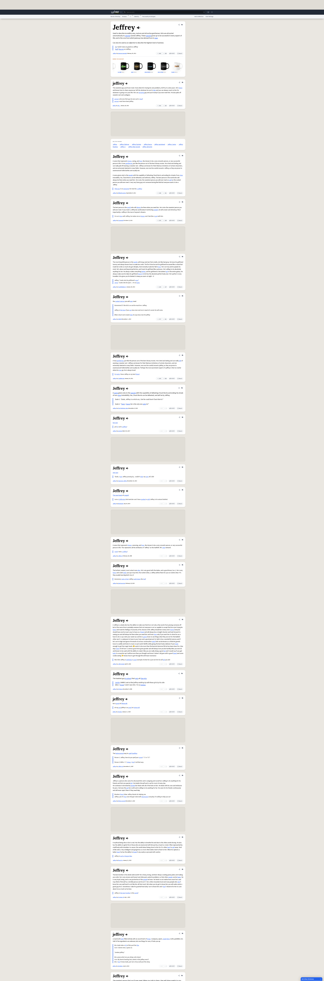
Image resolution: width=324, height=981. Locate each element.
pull (180, 361)
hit (126, 945)
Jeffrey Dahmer (124, 144)
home (140, 274)
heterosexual (120, 753)
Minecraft (124, 703)
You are (121, 49)
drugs (149, 939)
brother (128, 893)
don (133, 762)
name (116, 393)
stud (141, 99)
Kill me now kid (122, 801)
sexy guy (115, 473)
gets (136, 678)
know (122, 685)
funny (180, 88)
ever (131, 301)
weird (154, 641)
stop (181, 175)
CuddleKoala (121, 378)
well (170, 180)
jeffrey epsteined (159, 144)
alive (138, 570)
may (120, 370)
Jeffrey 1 (123, 147)
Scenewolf (121, 220)
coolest (117, 301)
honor (129, 161)
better (143, 272)
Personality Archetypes (148, 16)
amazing (141, 93)
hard (168, 847)
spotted (143, 499)
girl (167, 272)
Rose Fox (120, 860)
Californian (122, 499)
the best (122, 893)
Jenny (116, 283)
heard (128, 404)
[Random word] (204, 12)
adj (117, 49)
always (139, 207)
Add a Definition (198, 16)
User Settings (209, 16)
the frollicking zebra (123, 408)
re (117, 427)
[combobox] (164, 12)
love (140, 161)
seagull (126, 495)
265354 (120, 319)
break (135, 852)
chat (163, 548)
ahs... (119, 105)
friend (137, 374)
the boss (122, 310)
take (141, 477)
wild (148, 499)
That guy (117, 189)
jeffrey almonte (147, 147)
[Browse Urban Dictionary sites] (116, 12)
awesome (126, 189)
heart (118, 852)
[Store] (208, 12)
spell (130, 753)
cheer (124, 573)
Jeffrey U (120, 556)
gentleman (128, 163)
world (129, 207)
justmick (120, 431)
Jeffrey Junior (171, 144)
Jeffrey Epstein (136, 144)
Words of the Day (115, 16)
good (135, 660)
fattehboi (120, 966)
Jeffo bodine (121, 664)
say (130, 310)
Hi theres (120, 689)
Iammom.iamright (122, 53)
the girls (144, 678)
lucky (138, 283)
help (154, 90)
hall (144, 579)
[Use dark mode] (211, 12)
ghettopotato (121, 583)
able (144, 404)
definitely (129, 660)
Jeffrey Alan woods (134, 147)
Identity (136, 16)
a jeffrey (124, 427)
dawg (129, 762)
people (127, 36)
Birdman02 (120, 504)
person (116, 99)
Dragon (127, 856)
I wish (116, 552)
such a (122, 856)
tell (164, 660)
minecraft (137, 708)
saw (121, 477)
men (156, 38)
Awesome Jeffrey (122, 481)
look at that (125, 579)
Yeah (123, 404)
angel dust (166, 939)
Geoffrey (134, 753)
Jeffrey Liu (120, 766)
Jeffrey (114, 53)
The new (115, 495)
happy (143, 216)
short (117, 649)
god (156, 216)
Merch (180, 53)
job (165, 651)
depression (144, 797)
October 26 (121, 897)
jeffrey (114, 105)
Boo (131, 856)
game (145, 637)
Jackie (117, 682)
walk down (137, 579)
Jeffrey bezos (148, 144)
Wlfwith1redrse (122, 193)
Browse (124, 16)
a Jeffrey (139, 189)
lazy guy (115, 423)
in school (128, 678)
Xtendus (120, 712)
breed (120, 495)
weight (156, 210)
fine (125, 797)
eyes (136, 280)
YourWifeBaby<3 (122, 287)
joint (122, 939)
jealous (143, 685)
